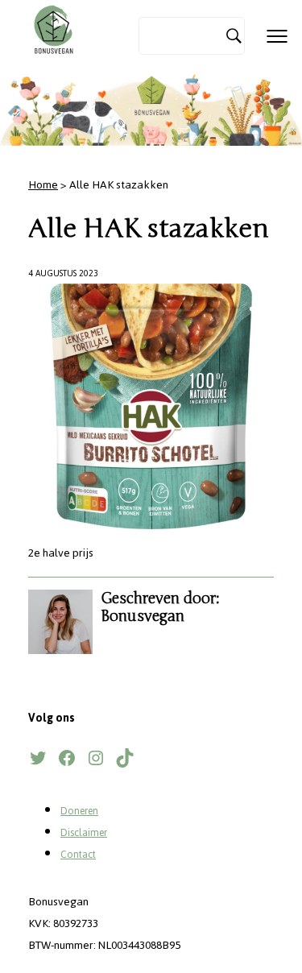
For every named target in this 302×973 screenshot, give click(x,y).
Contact (78, 854)
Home (43, 185)
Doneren (79, 811)
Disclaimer (83, 833)
